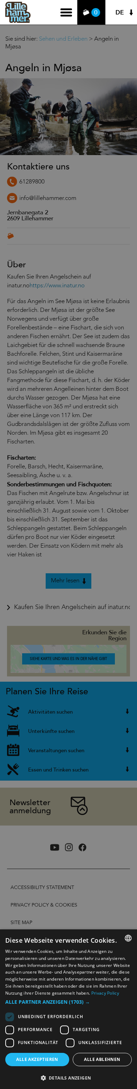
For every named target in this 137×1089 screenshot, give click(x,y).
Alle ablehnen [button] (102, 1059)
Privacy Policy (105, 993)
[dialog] (68, 1009)
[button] (68, 1002)
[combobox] (128, 938)
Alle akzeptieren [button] (37, 1059)
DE (120, 12)
